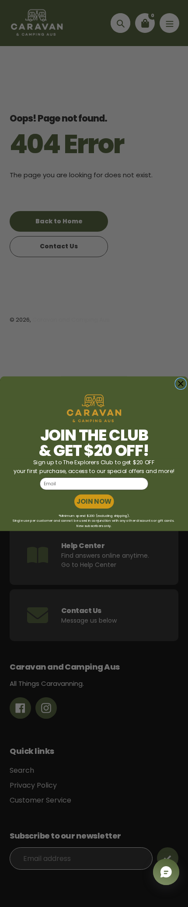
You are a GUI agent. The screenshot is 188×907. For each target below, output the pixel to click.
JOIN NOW (94, 501)
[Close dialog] (180, 383)
